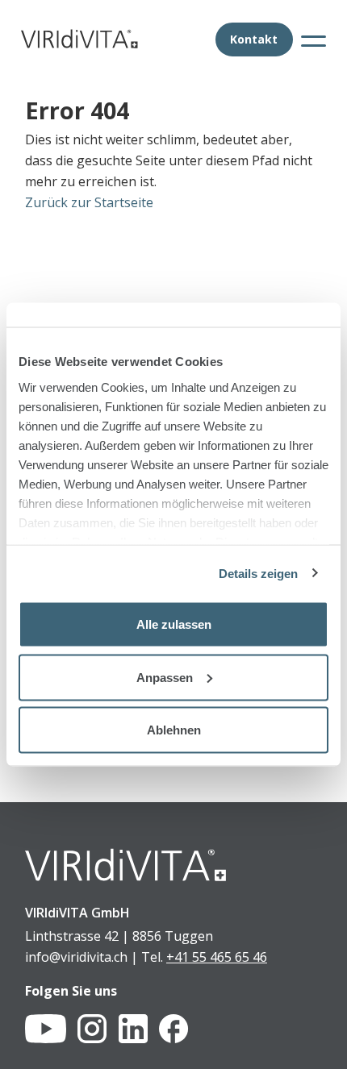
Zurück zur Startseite (89, 202)
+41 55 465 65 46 (216, 957)
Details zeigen (258, 573)
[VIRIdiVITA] (79, 38)
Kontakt (254, 39)
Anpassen (164, 677)
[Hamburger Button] (313, 40)
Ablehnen (174, 730)
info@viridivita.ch (76, 957)
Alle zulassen (173, 624)
